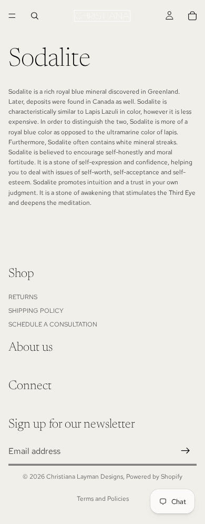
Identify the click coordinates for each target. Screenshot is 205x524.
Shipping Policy (36, 311)
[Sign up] (186, 451)
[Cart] (192, 15)
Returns (22, 297)
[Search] (34, 15)
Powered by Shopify (154, 476)
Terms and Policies (103, 499)
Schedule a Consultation (52, 324)
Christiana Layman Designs (84, 476)
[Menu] (12, 16)
